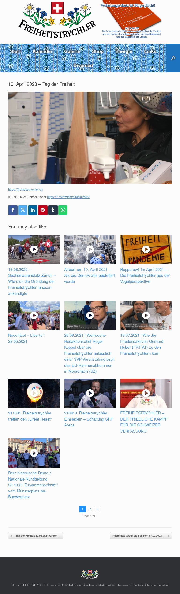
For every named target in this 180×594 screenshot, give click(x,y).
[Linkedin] (33, 210)
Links (150, 51)
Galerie (72, 51)
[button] (173, 58)
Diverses (83, 65)
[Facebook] (13, 210)
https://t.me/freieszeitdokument (68, 197)
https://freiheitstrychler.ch (25, 189)
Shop (98, 51)
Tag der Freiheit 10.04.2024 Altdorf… (35, 535)
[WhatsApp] (63, 210)
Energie (123, 51)
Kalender (42, 51)
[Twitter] (23, 210)
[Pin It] (43, 210)
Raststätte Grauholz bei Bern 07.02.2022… (140, 535)
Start (15, 51)
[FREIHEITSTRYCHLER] (90, 19)
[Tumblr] (53, 210)
